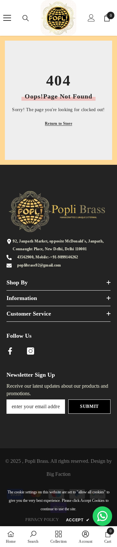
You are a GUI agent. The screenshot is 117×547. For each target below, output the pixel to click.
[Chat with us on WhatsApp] (102, 516)
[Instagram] (30, 351)
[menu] (7, 18)
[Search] (26, 18)
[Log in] (91, 17)
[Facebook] (10, 351)
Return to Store (58, 123)
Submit (89, 406)
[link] (33, 536)
